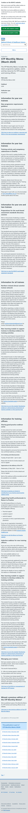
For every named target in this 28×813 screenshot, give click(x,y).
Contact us (8, 805)
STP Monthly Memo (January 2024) (10, 767)
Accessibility (15, 803)
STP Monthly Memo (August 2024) (10, 746)
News (2, 786)
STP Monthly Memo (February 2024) (10, 764)
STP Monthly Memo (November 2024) (10, 735)
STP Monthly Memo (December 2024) (10, 731)
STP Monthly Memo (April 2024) (9, 760)
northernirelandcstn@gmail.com (13, 323)
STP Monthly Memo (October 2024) (10, 739)
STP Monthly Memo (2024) (11, 727)
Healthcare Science (15, 785)
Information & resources (14, 783)
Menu (14, 50)
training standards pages (10, 401)
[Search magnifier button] (25, 45)
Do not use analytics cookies (10, 33)
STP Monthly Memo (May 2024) (9, 756)
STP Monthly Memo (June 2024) (9, 753)
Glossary (3, 788)
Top (2, 775)
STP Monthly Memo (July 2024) (9, 749)
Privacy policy (22, 803)
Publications (18, 786)
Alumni (11, 786)
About (22, 785)
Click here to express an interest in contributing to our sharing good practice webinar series (12, 492)
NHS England (6, 810)
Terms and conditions (6, 803)
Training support (5, 785)
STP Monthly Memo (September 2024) (10, 742)
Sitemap (3, 805)
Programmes (4, 783)
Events (6, 786)
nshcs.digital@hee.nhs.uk (9, 193)
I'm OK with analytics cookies (11, 28)
